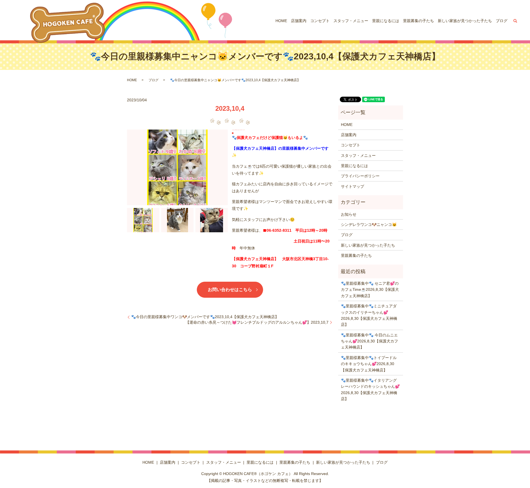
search (515, 21)
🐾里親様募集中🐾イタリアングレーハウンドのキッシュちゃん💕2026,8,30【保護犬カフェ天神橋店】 (370, 389)
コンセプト (320, 21)
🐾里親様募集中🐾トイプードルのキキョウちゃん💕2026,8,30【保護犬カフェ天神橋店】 (369, 363)
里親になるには (385, 21)
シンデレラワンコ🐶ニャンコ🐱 (369, 224)
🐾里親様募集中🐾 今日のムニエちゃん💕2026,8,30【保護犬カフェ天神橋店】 (369, 341)
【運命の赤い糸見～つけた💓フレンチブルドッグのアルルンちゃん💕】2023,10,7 (257, 322)
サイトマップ (352, 186)
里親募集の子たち (418, 21)
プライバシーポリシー (360, 176)
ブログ (501, 21)
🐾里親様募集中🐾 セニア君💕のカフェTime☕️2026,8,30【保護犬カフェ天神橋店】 (370, 289)
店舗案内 (298, 21)
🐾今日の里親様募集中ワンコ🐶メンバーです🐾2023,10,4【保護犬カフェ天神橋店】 (205, 317)
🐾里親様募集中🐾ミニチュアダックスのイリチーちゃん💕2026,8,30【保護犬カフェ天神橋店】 (369, 315)
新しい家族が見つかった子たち (465, 21)
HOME (281, 21)
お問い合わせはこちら (230, 289)
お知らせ (348, 214)
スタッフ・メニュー (350, 21)
